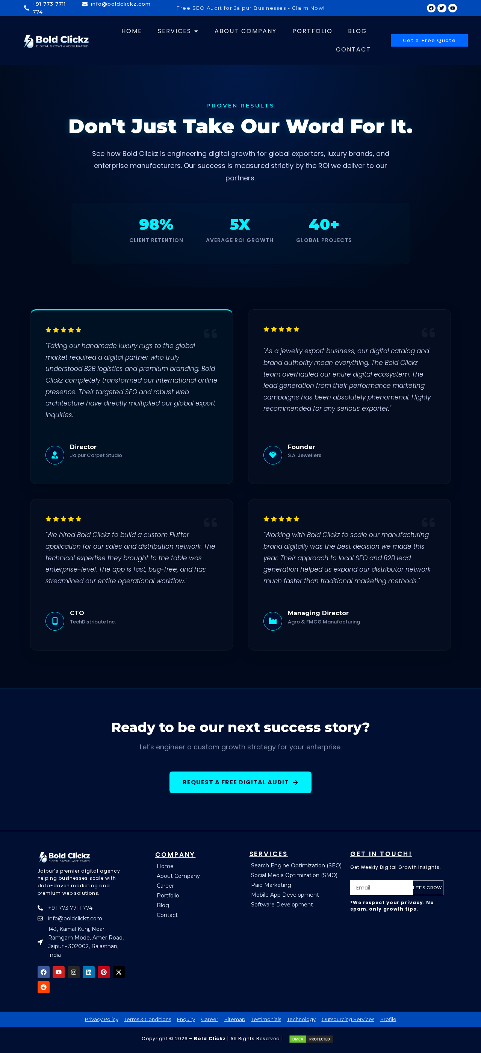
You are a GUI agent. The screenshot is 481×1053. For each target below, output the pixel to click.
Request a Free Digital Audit (236, 782)
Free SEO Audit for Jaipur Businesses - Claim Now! (251, 8)
